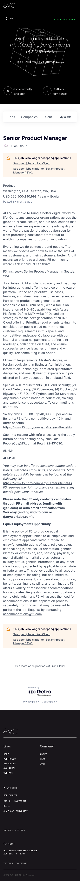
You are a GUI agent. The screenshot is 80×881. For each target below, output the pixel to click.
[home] (9, 5)
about (43, 754)
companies (29, 117)
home (6, 754)
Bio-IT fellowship (15, 801)
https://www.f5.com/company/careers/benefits (37, 427)
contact (8, 773)
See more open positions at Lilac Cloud (40, 666)
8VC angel (9, 768)
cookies (20, 830)
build (6, 806)
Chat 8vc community (15, 811)
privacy (8, 830)
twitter (8, 863)
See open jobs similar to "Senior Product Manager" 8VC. (38, 170)
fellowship (10, 795)
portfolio (9, 759)
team (42, 759)
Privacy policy (31, 701)
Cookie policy (49, 701)
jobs (11, 117)
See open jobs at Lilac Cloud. (31, 163)
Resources (9, 763)
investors (21, 863)
